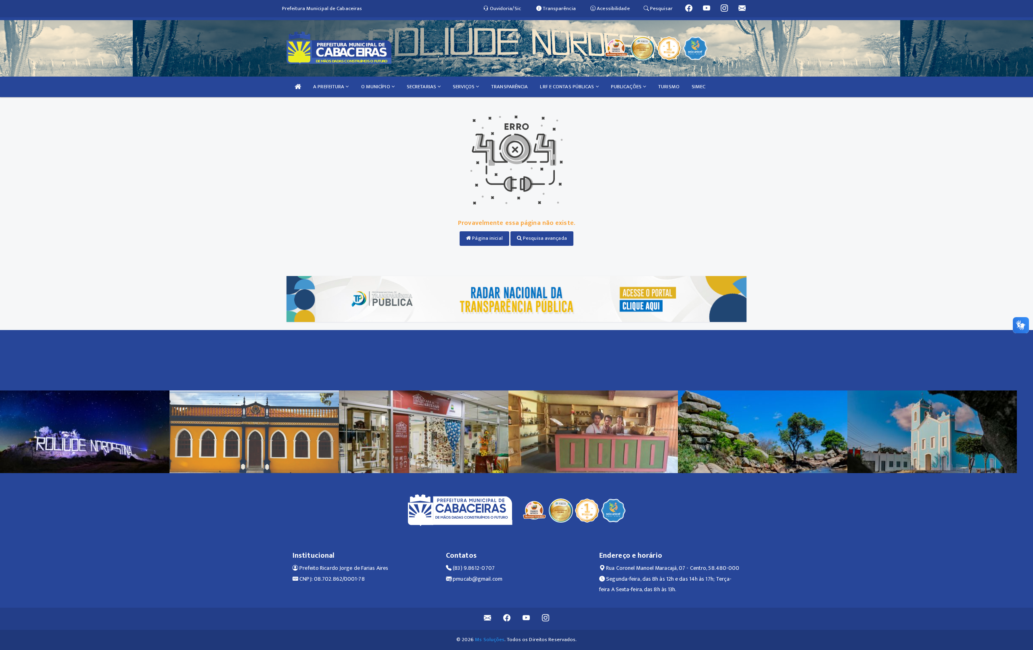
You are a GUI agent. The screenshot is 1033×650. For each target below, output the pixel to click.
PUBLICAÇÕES (627, 86)
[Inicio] (298, 87)
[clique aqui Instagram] (546, 619)
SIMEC (699, 86)
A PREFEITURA (329, 86)
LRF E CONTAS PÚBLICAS (567, 86)
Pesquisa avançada (544, 238)
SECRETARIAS (422, 86)
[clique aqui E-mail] (488, 619)
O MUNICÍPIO (376, 86)
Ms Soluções (489, 639)
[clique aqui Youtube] (526, 619)
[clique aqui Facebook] (507, 619)
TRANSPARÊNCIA (509, 86)
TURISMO (669, 86)
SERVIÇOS (464, 86)
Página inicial (487, 238)
